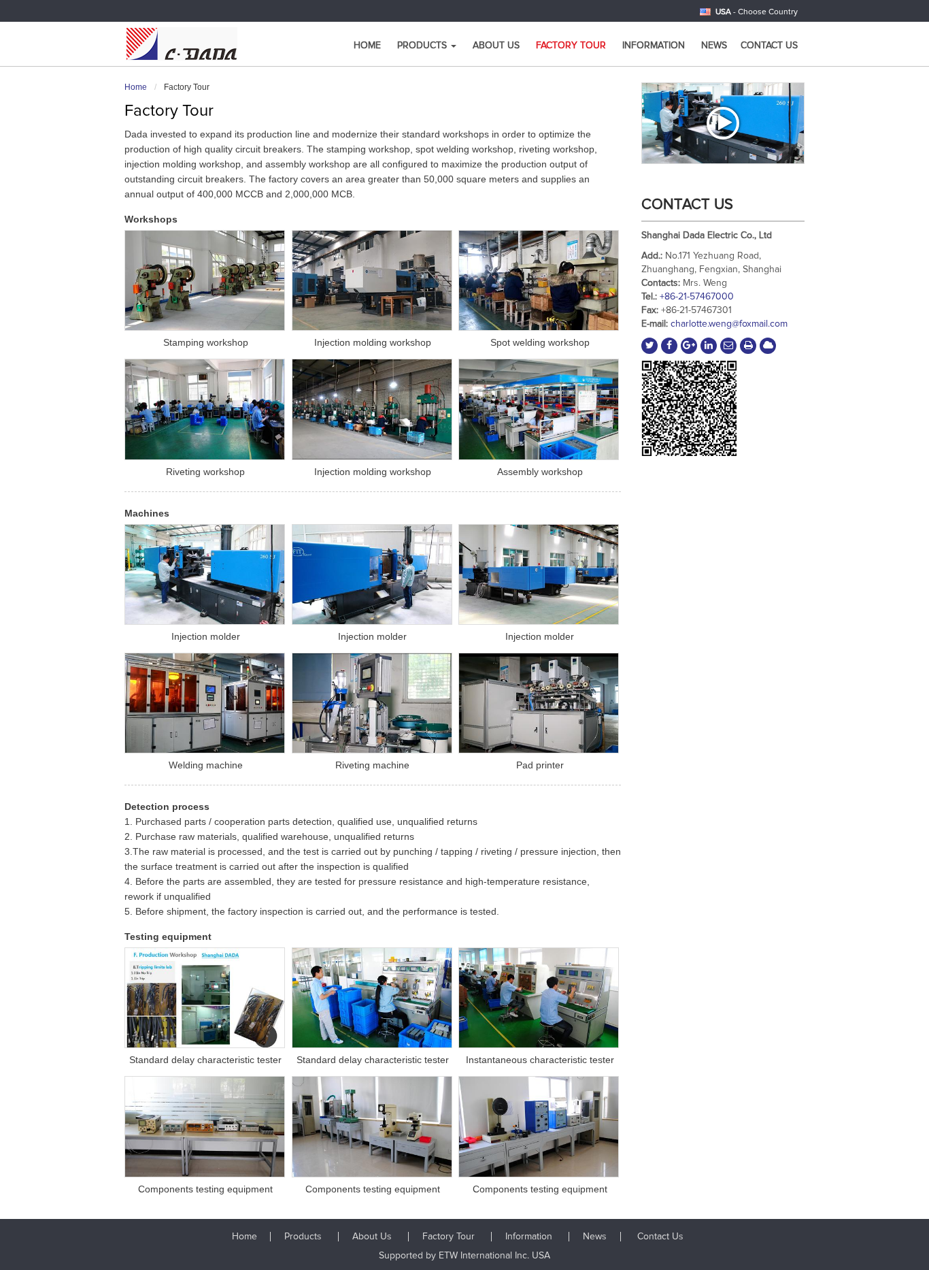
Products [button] (423, 45)
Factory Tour (571, 45)
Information (653, 45)
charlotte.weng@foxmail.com (729, 324)
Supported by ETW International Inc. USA (464, 1255)
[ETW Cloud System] (768, 346)
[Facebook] (669, 346)
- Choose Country (756, 12)
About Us (373, 1236)
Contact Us (769, 45)
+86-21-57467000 (697, 297)
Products (304, 1236)
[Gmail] (728, 346)
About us (496, 45)
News (714, 45)
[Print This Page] (748, 346)
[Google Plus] (689, 346)
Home (367, 45)
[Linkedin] (708, 346)
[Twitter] (649, 346)
